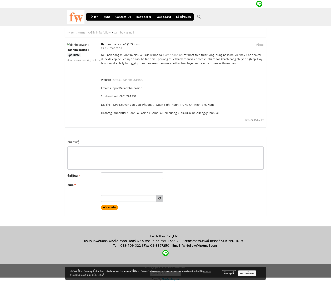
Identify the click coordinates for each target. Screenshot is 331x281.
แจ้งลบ (259, 45)
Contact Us (123, 17)
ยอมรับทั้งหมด (247, 273)
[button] (199, 16)
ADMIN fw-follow (100, 32)
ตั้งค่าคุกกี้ (229, 273)
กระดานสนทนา (76, 32)
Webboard (164, 17)
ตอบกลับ (111, 207)
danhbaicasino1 (123, 32)
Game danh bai (173, 55)
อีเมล (71, 185)
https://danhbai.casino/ (128, 80)
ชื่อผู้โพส (73, 176)
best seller (143, 17)
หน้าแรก (93, 17)
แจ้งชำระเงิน (183, 17)
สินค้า (107, 17)
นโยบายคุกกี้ (98, 275)
